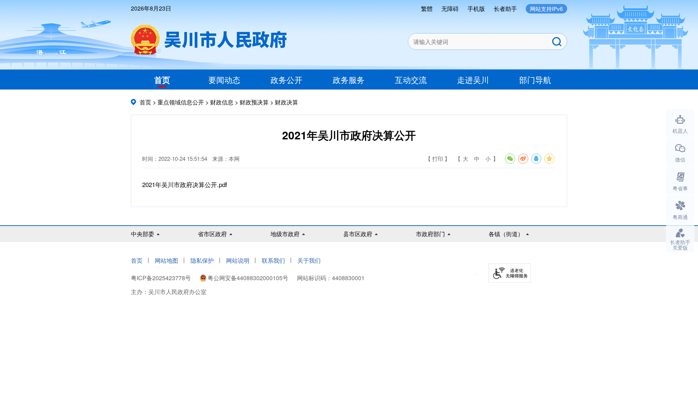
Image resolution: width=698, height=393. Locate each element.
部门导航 (535, 79)
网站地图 (166, 260)
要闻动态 (224, 79)
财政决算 (286, 102)
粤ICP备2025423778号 (161, 278)
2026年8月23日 (151, 8)
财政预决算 (254, 102)
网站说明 (237, 260)
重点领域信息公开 (180, 102)
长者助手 (505, 8)
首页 (162, 80)
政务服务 (349, 79)
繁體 (427, 8)
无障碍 (450, 8)
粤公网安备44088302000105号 (248, 278)
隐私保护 (202, 260)
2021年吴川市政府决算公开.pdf (184, 184)
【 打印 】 (437, 158)
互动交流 (411, 79)
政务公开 (286, 79)
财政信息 (221, 102)
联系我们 (273, 260)
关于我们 (309, 260)
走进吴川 (473, 79)
